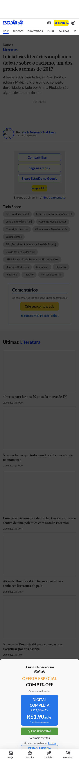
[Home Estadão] (13, 23)
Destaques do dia (39, 748)
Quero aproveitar (39, 731)
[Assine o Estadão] (61, 23)
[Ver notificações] (73, 23)
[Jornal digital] (49, 23)
